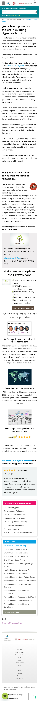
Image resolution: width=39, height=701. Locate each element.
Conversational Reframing (14, 511)
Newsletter (19, 675)
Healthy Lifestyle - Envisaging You (17, 570)
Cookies (19, 673)
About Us (19, 649)
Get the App (19, 678)
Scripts (19, 657)
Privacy (19, 670)
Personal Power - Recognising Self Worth (20, 597)
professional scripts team (18, 332)
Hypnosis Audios (19, 654)
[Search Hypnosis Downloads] (36, 11)
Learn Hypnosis (19, 652)
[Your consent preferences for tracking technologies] (35, 697)
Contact (20, 668)
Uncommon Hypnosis (12, 508)
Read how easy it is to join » (23, 308)
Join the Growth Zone (12, 258)
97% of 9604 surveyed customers (17, 460)
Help (19, 665)
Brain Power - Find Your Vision (16, 553)
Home (19, 647)
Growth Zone (9, 542)
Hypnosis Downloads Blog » (12, 623)
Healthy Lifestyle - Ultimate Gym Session (20, 581)
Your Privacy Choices (16, 695)
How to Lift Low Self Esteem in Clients (19, 533)
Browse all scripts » (12, 612)
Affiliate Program (19, 662)
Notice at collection (10, 698)
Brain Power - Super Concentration (17, 556)
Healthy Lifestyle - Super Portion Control (19, 577)
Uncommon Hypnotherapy (14, 525)
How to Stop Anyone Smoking (15, 522)
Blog (19, 660)
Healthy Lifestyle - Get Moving (15, 574)
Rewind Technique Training (14, 518)
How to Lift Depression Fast (14, 515)
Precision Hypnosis (11, 529)
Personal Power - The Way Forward (18, 601)
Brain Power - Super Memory (15, 560)
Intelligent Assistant (14, 15)
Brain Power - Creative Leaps (15, 549)
